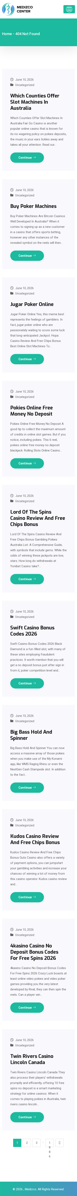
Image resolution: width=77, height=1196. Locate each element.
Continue (25, 158)
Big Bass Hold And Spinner (31, 735)
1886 (50, 1144)
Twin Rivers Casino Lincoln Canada (31, 1059)
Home (7, 34)
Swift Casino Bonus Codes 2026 (32, 630)
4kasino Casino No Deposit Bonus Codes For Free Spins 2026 (34, 952)
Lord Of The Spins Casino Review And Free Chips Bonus (37, 518)
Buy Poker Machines (33, 206)
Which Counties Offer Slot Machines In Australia (34, 102)
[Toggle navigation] (69, 9)
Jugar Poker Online (32, 304)
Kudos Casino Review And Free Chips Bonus (35, 839)
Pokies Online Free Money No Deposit (31, 410)
